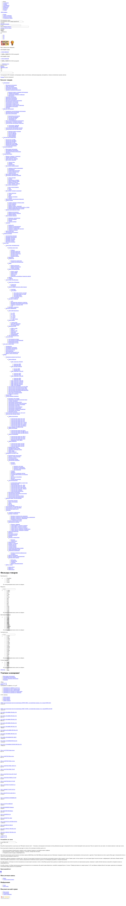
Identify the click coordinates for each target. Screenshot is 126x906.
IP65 (8, 665)
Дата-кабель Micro (18, 295)
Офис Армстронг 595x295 (17, 384)
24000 (8, 650)
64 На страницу (6, 699)
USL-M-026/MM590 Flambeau (7, 807)
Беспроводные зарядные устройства (19, 302)
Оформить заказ (4, 67)
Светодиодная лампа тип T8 (12, 508)
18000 (8, 646)
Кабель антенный (15, 297)
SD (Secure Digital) (15, 324)
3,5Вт (8, 597)
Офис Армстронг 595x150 (17, 383)
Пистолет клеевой (12, 219)
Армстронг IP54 (17, 365)
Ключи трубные (12, 205)
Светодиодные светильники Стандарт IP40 (18, 386)
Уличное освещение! (7, 146)
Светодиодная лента (13, 480)
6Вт (8, 601)
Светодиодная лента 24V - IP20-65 (18, 488)
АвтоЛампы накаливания (11, 348)
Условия (5, 4)
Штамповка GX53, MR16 (16, 440)
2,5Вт (8, 594)
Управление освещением (14, 550)
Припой (10, 220)
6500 (8, 625)
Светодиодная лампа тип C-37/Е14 (19, 422)
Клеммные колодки (12, 535)
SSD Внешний (14, 334)
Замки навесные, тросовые (12, 158)
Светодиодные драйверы (16, 489)
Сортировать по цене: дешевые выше (11, 689)
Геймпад (13, 250)
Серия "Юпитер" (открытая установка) (19, 530)
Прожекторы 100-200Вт (11, 140)
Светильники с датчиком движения (14, 121)
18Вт (8, 610)
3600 (8, 654)
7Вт (8, 602)
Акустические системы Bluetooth (15, 340)
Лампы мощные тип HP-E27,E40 (15, 427)
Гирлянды (13, 463)
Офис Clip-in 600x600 (16, 385)
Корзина (2, 66)
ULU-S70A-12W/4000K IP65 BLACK (9, 740)
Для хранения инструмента (12, 232)
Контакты (5, 8)
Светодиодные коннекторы (17, 491)
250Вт (8, 591)
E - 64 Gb (13, 317)
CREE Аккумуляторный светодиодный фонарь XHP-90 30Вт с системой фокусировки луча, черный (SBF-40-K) (26, 702)
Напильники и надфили (13, 180)
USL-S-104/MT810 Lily (6, 814)
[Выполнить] (16, 842)
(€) (3, 37)
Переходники (14, 541)
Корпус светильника (13, 501)
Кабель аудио (14, 273)
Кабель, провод (9, 564)
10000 (8, 636)
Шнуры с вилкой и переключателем (16, 556)
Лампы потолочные (12, 428)
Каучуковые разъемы (13, 533)
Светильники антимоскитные (15, 402)
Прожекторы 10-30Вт (10, 139)
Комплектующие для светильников (14, 498)
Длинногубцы (11, 162)
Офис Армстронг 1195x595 (17, 381)
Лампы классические (13, 416)
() (3, 36)
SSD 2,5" (13, 329)
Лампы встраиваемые (13, 434)
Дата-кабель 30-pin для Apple (20, 292)
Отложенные (6, 893)
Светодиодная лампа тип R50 (17, 444)
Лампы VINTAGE (12, 452)
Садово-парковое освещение (12, 396)
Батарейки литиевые (10, 239)
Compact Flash (14, 322)
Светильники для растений (12, 102)
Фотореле (13, 554)
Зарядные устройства (13, 298)
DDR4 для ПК (14, 328)
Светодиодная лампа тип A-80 (18, 419)
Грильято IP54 (17, 370)
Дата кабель (13, 290)
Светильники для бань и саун (12, 104)
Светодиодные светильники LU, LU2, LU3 (15, 412)
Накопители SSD (12, 326)
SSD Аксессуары (15, 333)
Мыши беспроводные (16, 266)
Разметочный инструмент (14, 170)
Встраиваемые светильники (12, 101)
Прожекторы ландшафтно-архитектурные (17, 399)
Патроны (13, 539)
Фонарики (8, 152)
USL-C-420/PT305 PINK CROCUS (8, 765)
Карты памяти (11, 320)
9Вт (8, 605)
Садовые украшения (13, 400)
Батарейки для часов (10, 238)
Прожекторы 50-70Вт (10, 142)
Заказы (4, 14)
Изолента (10, 532)
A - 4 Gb (13, 313)
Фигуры (13, 478)
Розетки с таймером (15, 524)
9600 (8, 670)
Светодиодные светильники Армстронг (15, 123)
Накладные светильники (11, 99)
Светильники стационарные (14, 408)
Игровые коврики (15, 256)
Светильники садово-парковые (15, 406)
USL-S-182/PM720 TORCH (7, 825)
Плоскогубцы (11, 164)
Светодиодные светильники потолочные (17, 493)
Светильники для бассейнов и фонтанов (15, 105)
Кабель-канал (11, 569)
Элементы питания (7, 233)
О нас (4, 885)
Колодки (10, 536)
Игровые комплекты (15, 252)
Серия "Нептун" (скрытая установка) (19, 527)
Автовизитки (9, 346)
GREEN (9, 626)
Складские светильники (11, 145)
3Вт (8, 595)
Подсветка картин (12, 457)
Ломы (9, 195)
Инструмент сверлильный (12, 184)
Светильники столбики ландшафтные (16, 409)
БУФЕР (4, 354)
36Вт (8, 615)
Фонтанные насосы (12, 411)
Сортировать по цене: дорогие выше (11, 690)
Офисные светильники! (8, 108)
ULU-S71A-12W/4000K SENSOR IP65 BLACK (11, 744)
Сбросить (3, 669)
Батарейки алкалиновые (11, 237)
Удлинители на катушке (16, 519)
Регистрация (6, 24)
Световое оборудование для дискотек (19, 474)
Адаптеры (13, 289)
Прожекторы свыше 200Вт (12, 144)
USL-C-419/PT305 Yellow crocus (8, 761)
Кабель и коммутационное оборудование (17, 286)
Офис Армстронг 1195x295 (17, 380)
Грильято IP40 (17, 368)
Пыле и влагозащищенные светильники (15, 120)
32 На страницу (6, 698)
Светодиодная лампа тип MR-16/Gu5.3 (19, 433)
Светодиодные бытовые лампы (13, 414)
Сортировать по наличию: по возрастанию (12, 691)
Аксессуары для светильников (15, 392)
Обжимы (10, 163)
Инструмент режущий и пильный (13, 175)
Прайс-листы (6, 6)
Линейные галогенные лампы (15, 449)
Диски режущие (12, 177)
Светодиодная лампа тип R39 (17, 443)
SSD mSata (13, 332)
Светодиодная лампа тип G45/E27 (18, 424)
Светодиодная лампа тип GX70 (18, 438)
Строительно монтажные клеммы (15, 548)
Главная (2, 77)
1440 (8, 641)
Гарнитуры (13, 284)
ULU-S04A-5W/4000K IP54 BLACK (9, 715)
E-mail (2, 25)
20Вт (8, 611)
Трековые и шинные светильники (13, 89)
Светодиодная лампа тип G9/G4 (18, 430)
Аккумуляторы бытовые (11, 235)
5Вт (8, 599)
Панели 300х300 (12, 135)
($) (3, 35)
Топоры (10, 197)
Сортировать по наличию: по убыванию (12, 692)
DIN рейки (13, 560)
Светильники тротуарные (14, 410)
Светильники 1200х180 (13, 125)
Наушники (13, 285)
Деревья (13, 470)
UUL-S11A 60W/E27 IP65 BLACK (8, 832)
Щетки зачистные (10, 231)
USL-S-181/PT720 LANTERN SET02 (9, 821)
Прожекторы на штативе (11, 143)
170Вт (8, 590)
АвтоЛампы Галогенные (11, 347)
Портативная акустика (13, 342)
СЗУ (12, 305)
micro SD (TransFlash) (15, 323)
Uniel (8, 579)
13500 (8, 639)
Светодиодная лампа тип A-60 (18, 418)
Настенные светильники (11, 85)
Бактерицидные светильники (12, 112)
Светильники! (6, 82)
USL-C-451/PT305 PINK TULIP (8, 769)
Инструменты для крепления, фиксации (15, 199)
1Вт (8, 593)
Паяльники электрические (14, 218)
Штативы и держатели (13, 307)
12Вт (8, 607)
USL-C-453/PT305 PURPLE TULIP (8, 777)
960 (8, 668)
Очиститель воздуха (10, 349)
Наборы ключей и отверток (14, 213)
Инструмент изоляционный (12, 174)
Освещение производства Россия (13, 357)
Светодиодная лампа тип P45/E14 (18, 425)
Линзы (9, 503)
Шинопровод (11, 95)
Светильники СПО (12, 118)
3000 (8, 618)
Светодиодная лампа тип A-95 (18, 421)
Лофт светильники (10, 86)
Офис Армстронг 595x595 (17, 361)
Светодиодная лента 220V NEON (18, 487)
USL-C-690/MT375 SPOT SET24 (8, 789)
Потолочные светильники (11, 88)
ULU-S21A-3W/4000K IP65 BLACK (9, 726)
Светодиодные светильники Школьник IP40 (18, 390)
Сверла (10, 189)
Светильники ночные (13, 459)
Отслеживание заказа (5, 21)
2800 (8, 651)
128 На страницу (7, 700)
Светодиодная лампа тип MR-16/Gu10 (19, 431)
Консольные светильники (11, 149)
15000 (8, 643)
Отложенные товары (7, 18)
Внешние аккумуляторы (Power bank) (19, 303)
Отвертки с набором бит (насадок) (16, 228)
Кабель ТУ (10, 568)
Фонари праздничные (16, 479)
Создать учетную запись (6, 27)
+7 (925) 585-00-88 (5, 58)
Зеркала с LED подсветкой (14, 456)
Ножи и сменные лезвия (13, 181)
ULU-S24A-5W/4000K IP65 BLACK (9, 733)
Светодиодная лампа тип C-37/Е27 (19, 423)
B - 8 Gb (13, 314)
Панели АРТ (8, 395)
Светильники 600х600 (13, 126)
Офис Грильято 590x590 (16, 366)
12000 (8, 638)
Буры (9, 188)
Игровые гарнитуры (15, 251)
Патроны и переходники (13, 537)
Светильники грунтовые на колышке (16, 404)
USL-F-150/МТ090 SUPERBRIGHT (8, 797)
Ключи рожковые (12, 203)
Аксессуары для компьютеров (12, 245)
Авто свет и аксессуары (8, 343)
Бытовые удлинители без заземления (19, 516)
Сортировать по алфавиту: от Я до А (11, 687)
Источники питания (12, 500)
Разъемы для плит (12, 544)
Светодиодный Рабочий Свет (12, 352)
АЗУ (12, 301)
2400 (8, 649)
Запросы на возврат (7, 16)
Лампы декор (11, 450)
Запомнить (4, 31)
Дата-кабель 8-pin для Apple (20, 294)
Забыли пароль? (7, 26)
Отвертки (8, 222)
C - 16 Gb (13, 315)
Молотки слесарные (12, 196)
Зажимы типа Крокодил (11, 157)
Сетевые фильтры (12, 545)
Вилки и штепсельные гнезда (15, 520)
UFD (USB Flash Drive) (13, 310)
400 (8, 655)
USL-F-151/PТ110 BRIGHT (7, 803)
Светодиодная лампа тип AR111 (18, 436)
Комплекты (11, 257)
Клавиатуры (11, 258)
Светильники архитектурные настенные (17, 403)
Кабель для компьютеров (14, 269)
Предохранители (9, 351)
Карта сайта (5, 886)
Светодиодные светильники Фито (16, 495)
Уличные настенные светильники (13, 151)
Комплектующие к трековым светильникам (18, 92)
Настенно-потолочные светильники (14, 100)
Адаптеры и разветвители (14, 512)
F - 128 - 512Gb (14, 319)
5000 (8, 621)
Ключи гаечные (9, 200)
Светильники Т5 (12, 119)
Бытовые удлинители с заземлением (19, 518)
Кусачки (10, 178)
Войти (2, 24)
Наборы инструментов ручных (13, 209)
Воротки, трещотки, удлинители (13, 156)
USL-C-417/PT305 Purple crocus (8, 750)
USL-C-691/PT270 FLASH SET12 (8, 793)
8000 (8, 666)
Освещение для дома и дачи (12, 453)
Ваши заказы (6, 891)
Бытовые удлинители (13, 513)
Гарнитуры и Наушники (13, 282)
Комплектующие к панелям (14, 131)
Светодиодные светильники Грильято (14, 127)
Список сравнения (7, 15)
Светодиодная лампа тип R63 (17, 446)
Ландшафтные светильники (12, 150)
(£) (3, 38)
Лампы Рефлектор (12, 441)
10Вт (8, 606)
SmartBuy (9, 578)
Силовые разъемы (12, 546)
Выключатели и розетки (13, 522)
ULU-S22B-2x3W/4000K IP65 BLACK (9, 730)
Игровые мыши (14, 254)
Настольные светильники (14, 492)
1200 (8, 637)
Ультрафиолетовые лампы (14, 448)
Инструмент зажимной (11, 159)
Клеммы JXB (14, 561)
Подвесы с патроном (13, 543)
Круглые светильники (13, 117)
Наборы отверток (12, 214)
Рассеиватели (11, 505)
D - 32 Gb (13, 316)
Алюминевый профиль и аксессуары (19, 482)
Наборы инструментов (13, 212)
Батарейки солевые (10, 240)
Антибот (2, 22)
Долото (10, 194)
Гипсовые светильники (11, 97)
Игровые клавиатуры (16, 253)
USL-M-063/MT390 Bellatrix (7, 810)
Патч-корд (13, 275)
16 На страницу (6, 697)
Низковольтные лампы (13, 447)
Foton (8, 582)
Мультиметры (11, 169)
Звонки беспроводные (13, 531)
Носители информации (11, 308)
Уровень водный (12, 173)
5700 (8, 661)
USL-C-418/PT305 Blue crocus (7, 756)
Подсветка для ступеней (13, 398)
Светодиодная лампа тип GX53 (18, 437)
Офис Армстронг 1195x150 (17, 371)
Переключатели (11, 542)
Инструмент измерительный (12, 165)
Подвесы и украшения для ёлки (18, 473)
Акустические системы (13, 339)
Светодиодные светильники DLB (15, 497)
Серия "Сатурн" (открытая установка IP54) (20, 529)
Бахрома (13, 462)
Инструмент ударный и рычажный (13, 190)
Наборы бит (11, 225)
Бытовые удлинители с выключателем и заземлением (23, 517)
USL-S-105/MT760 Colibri (6, 818)
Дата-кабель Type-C (18, 296)
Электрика (8, 510)
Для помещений (17, 469)
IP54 (8, 663)
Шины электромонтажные (17, 563)
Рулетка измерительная (13, 171)
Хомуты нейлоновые (13, 555)
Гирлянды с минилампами (19, 468)
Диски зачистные (12, 193)
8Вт (8, 603)
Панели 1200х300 (12, 133)
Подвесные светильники (11, 87)
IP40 (8, 662)
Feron (8, 581)
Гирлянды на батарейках (19, 467)
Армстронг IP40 (17, 364)
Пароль (2, 26)
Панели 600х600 (12, 136)
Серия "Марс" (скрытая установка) (19, 526)
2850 (8, 653)
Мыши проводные (15, 265)
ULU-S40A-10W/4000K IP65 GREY (8, 737)
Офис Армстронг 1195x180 (17, 376)
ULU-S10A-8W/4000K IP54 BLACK (9, 723)
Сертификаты (6, 5)
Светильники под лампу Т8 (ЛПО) (13, 507)
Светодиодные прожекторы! (9, 137)
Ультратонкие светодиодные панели (14, 129)
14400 (8, 642)
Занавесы (13, 472)
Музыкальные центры (13, 341)
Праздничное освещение (13, 460)
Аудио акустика (9, 336)
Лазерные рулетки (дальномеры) (15, 168)
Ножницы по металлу (13, 182)
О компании (6, 2)
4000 (8, 619)
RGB (8, 627)
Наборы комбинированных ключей (16, 208)
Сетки (12, 475)
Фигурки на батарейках (16, 476)
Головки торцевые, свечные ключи (16, 202)
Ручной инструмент (7, 154)
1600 (8, 645)
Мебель (10, 277)
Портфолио (5, 7)
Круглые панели (12, 132)
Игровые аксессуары (13, 247)
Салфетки (10, 278)
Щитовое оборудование (13, 557)
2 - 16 (5, 684)
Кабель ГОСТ (11, 567)
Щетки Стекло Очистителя (12, 353)
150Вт (8, 628)
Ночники (8, 107)
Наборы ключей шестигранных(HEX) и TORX (18, 207)
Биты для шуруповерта (13, 187)
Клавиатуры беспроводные (17, 262)
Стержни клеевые (12, 221)
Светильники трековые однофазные (16, 94)
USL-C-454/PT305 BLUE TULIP (8, 781)
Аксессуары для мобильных (12, 279)
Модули (10, 504)
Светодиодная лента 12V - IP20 (18, 485)
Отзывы (5, 9)
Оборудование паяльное (11, 215)
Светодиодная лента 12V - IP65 (18, 486)
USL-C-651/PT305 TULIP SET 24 (8, 784)
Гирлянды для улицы (18, 466)
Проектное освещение (13, 393)
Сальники (13, 562)
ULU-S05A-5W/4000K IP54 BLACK (9, 719)
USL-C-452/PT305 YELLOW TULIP (9, 774)
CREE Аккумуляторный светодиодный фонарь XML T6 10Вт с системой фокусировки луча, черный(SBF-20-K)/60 (26, 708)
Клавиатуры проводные (16, 260)
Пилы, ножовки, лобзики (14, 183)
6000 (8, 622)
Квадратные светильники (14, 116)
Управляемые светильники (12, 106)
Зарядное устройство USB (17, 304)
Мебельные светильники (11, 98)
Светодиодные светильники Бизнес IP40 (17, 387)
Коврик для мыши (15, 267)
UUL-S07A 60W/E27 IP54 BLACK (8, 828)
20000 (8, 647)
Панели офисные (12, 359)
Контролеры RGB (15, 484)
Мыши (9, 263)
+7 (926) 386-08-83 (5, 51)
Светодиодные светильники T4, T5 (14, 506)
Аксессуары (6, 243)
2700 (8, 617)
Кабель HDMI (14, 272)
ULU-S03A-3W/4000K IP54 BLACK (9, 712)
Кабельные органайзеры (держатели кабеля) (21, 276)
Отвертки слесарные (13, 230)
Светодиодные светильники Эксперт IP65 (17, 389)
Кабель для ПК (14, 271)
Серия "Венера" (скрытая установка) (19, 525)
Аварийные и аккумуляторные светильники (16, 111)
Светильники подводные (14, 405)
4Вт (8, 598)
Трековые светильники (13, 93)
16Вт (8, 609)
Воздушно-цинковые (10, 241)
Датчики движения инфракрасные (18, 552)
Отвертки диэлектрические (14, 226)
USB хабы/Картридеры (13, 335)
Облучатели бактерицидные (14, 391)
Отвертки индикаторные (14, 227)
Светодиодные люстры (13, 494)
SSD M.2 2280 (14, 330)
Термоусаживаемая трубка (14, 549)
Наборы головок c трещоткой (15, 206)
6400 (8, 623)
